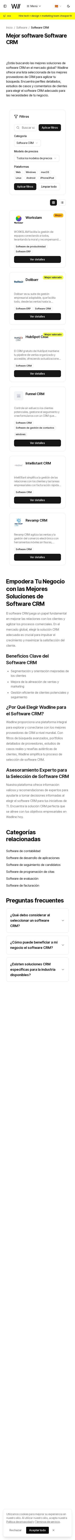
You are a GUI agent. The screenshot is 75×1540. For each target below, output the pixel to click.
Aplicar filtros (50, 127)
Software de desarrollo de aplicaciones (33, 858)
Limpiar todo (49, 186)
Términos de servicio (47, 1521)
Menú (34, 6)
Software (21, 27)
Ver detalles (37, 259)
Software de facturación (22, 885)
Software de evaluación (22, 878)
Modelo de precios (26, 151)
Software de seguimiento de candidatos (33, 865)
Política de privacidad (19, 1521)
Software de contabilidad (23, 851)
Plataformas (21, 166)
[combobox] (58, 6)
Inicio (9, 27)
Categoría (20, 136)
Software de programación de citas (30, 872)
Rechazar (15, 1530)
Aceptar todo (37, 1530)
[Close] (53, 1530)
